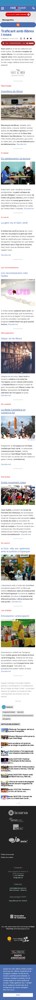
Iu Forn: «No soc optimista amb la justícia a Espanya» (15, 550)
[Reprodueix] (3, 43)
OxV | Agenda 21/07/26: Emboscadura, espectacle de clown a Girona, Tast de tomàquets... (18, 769)
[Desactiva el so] (27, 43)
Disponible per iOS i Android (18, 901)
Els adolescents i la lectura (15, 158)
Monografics (8, 20)
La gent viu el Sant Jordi (14, 222)
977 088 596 (19, 875)
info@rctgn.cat (18, 877)
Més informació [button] (8, 990)
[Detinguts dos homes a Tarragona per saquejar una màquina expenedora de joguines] (4, 752)
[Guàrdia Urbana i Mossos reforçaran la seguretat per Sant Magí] (4, 737)
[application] (18, 43)
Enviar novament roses (13, 482)
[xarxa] (18, 812)
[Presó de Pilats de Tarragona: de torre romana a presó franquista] (4, 730)
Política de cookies (7, 857)
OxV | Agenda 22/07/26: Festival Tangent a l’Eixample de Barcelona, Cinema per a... (16, 761)
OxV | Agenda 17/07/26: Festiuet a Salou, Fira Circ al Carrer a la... (15, 790)
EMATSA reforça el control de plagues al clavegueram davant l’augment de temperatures (17, 783)
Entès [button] (18, 995)
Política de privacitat (7, 854)
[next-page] (19, 803)
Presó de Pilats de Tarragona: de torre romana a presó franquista (17, 730)
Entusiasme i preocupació (15, 616)
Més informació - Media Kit (18, 890)
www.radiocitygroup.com (21, 929)
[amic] (18, 819)
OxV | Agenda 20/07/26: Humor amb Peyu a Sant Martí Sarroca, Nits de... (17, 776)
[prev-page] (17, 803)
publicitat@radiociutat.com (18, 888)
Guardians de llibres (12, 91)
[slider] (31, 43)
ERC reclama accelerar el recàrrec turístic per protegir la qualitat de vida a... (17, 745)
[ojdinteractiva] (18, 840)
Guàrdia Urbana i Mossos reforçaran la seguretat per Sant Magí (18, 737)
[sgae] (18, 827)
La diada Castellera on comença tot (13, 411)
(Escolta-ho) (21, 144)
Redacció (6, 38)
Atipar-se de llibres (11, 338)
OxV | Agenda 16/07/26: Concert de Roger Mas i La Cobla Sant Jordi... (16, 797)
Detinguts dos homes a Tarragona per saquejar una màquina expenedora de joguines (17, 753)
